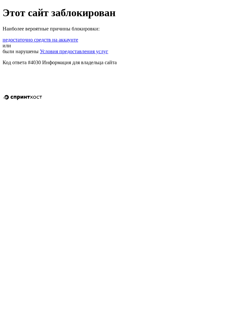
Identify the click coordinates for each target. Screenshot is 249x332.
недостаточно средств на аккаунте (40, 39)
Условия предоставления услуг (74, 51)
